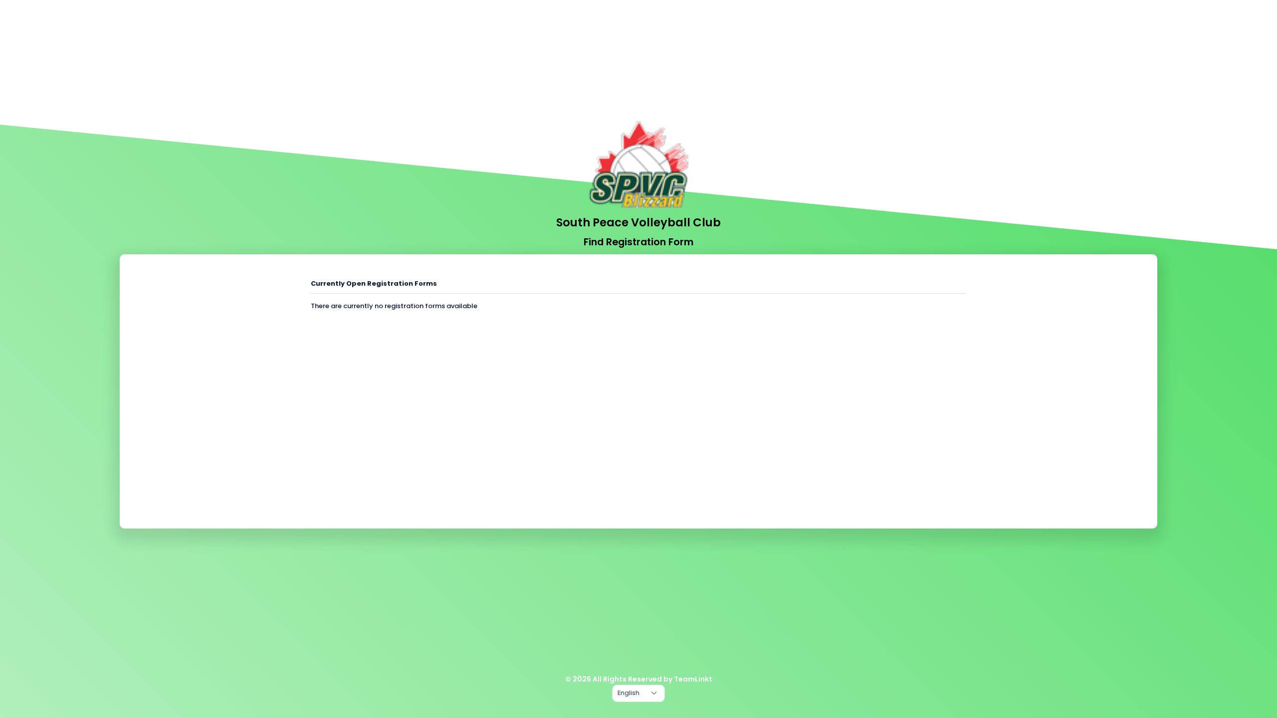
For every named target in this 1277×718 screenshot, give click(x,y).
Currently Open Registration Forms (374, 283)
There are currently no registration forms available (394, 306)
